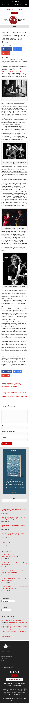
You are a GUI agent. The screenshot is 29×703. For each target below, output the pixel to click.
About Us (3, 653)
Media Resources (5, 660)
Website (3, 437)
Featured (8, 383)
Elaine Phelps (4, 626)
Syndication (4, 658)
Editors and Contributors (7, 663)
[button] (14, 10)
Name (3, 425)
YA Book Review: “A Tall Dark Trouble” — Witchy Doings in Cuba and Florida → (15, 397)
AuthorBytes (15, 700)
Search (14, 498)
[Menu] (14, 26)
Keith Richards (17, 384)
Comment (4, 408)
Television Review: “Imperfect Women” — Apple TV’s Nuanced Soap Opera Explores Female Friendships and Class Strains (13, 631)
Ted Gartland (13, 386)
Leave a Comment (16, 45)
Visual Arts (17, 383)
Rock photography (5, 386)
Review (12, 383)
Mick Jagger (24, 384)
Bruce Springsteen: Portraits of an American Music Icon (14, 65)
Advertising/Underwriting (7, 656)
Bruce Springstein (10, 384)
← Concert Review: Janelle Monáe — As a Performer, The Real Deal (13, 393)
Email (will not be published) (8, 431)
